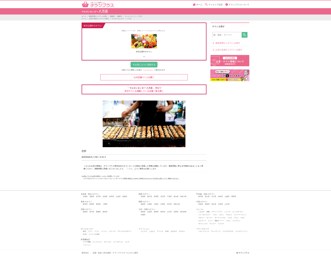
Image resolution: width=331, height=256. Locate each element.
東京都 (176, 196)
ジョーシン (87, 245)
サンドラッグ (215, 231)
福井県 (220, 196)
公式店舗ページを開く (144, 77)
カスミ (221, 215)
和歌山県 (177, 204)
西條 (208, 212)
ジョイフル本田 (94, 234)
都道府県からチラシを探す (98, 16)
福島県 (124, 196)
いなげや (201, 212)
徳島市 (119, 16)
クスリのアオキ (227, 231)
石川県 (214, 196)
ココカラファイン (241, 231)
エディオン (108, 242)
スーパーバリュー (240, 215)
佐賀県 (149, 212)
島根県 (207, 204)
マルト (236, 218)
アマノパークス (217, 212)
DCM (85, 234)
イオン (215, 215)
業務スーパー (219, 221)
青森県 (91, 196)
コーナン (104, 231)
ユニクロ (144, 231)
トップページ (148, 70)
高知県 (105, 212)
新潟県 (200, 196)
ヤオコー (201, 218)
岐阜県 (85, 204)
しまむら (152, 231)
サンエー (213, 224)
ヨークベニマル (220, 218)
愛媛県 (98, 212)
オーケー (209, 218)
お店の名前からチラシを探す (99, 19)
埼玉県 (162, 196)
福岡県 (143, 212)
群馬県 (156, 196)
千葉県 (169, 196)
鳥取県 (200, 204)
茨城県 (143, 196)
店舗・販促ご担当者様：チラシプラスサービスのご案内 (115, 253)
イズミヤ (221, 224)
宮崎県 (176, 212)
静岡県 (91, 204)
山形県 (118, 196)
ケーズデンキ (118, 242)
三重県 (105, 204)
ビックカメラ (97, 242)
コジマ (127, 242)
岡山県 (214, 204)
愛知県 (98, 204)
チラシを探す (244, 35)
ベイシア (227, 212)
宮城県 (105, 196)
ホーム (84, 16)
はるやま (174, 231)
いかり (228, 221)
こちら (130, 168)
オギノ (243, 218)
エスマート (202, 221)
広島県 (220, 204)
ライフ (210, 221)
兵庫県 (162, 204)
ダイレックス (203, 224)
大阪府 (156, 204)
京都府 (149, 204)
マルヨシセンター (118, 19)
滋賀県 (143, 204)
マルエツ (229, 215)
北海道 (85, 196)
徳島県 (112, 16)
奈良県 (169, 204)
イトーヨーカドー (204, 215)
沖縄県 (143, 215)
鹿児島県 (183, 212)
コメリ (90, 231)
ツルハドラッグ (203, 231)
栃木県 (149, 196)
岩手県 (98, 196)
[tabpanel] (144, 44)
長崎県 (156, 212)
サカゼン (182, 231)
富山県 (207, 196)
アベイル (160, 231)
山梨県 (227, 196)
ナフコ (97, 231)
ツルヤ (229, 218)
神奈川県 (183, 196)
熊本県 (162, 212)
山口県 (227, 204)
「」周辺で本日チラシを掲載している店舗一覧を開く (144, 89)
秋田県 (111, 196)
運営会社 (85, 253)
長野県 (233, 196)
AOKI (167, 231)
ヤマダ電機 (87, 242)
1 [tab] (144, 56)
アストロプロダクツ (124, 231)
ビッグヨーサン (237, 212)
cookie (104, 176)
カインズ (112, 231)
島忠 (84, 231)
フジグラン (236, 221)
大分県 (169, 212)
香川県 (91, 212)
